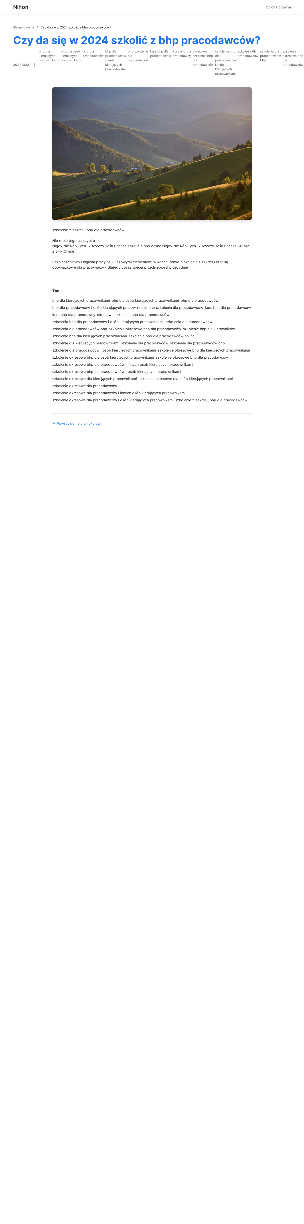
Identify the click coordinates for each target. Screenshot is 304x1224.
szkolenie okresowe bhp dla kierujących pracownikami (204, 350)
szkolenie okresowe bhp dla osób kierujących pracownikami (103, 357)
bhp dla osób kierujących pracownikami (71, 55)
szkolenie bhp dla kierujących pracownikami (89, 336)
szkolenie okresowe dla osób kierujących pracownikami (186, 378)
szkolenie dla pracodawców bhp (197, 343)
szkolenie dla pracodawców (144, 343)
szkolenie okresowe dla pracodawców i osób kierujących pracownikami (113, 400)
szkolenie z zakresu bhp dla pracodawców (88, 230)
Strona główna (278, 7)
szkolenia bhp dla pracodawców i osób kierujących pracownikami (225, 62)
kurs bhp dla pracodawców (160, 53)
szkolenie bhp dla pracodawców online (162, 336)
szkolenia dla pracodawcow (248, 53)
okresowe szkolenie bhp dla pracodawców (203, 57)
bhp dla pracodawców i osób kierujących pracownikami (115, 60)
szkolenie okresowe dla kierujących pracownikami (94, 378)
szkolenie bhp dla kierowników (209, 329)
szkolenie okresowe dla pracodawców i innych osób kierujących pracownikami (119, 393)
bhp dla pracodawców (93, 53)
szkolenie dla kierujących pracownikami (85, 343)
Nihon (20, 7)
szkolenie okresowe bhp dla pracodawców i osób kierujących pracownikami (116, 371)
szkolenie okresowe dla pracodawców (84, 386)
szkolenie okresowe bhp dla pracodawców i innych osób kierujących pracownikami (122, 364)
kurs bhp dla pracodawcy (182, 53)
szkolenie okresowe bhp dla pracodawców (192, 357)
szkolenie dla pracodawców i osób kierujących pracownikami (104, 350)
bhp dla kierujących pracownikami (49, 55)
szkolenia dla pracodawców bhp (270, 55)
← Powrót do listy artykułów (76, 423)
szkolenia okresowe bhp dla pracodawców (293, 57)
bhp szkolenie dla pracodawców (138, 55)
